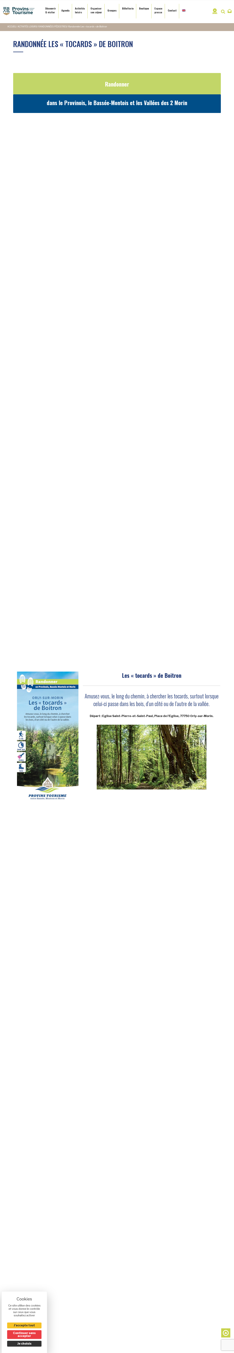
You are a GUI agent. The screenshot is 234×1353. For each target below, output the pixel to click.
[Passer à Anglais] (184, 9)
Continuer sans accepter (24, 1334)
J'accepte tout (24, 1325)
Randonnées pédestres (52, 26)
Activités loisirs (27, 26)
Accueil (11, 26)
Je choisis (24, 1343)
